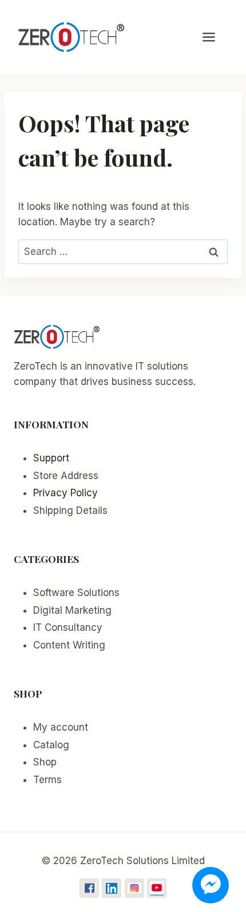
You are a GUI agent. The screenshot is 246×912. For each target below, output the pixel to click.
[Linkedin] (111, 888)
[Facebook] (89, 888)
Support (51, 458)
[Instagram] (134, 888)
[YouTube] (156, 888)
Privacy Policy (65, 492)
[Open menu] (214, 36)
